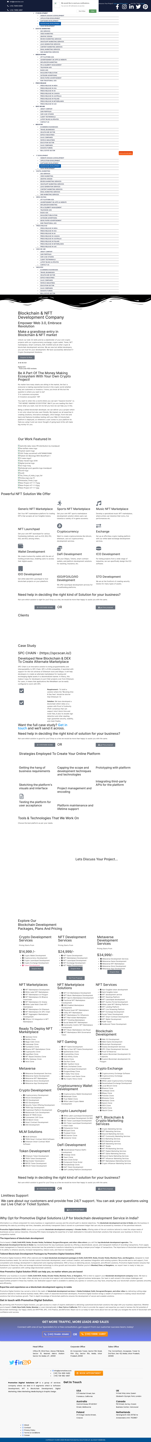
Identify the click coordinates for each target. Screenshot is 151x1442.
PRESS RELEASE (41, 83)
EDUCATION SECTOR (47, 143)
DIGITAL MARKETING (43, 29)
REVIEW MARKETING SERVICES (50, 39)
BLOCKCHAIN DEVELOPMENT (50, 24)
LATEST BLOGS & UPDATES (49, 119)
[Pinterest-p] (29, 1362)
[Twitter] (138, 6)
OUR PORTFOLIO (45, 112)
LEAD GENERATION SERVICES (50, 44)
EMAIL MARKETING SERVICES (50, 49)
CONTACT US (44, 122)
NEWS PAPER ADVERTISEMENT (50, 78)
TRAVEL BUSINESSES (47, 130)
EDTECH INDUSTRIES (47, 135)
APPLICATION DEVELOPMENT (50, 18)
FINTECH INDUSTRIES (47, 140)
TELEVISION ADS (46, 68)
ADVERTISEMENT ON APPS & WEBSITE (53, 60)
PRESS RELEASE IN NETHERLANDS (52, 101)
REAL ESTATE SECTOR (47, 151)
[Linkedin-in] (131, 6)
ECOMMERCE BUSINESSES (49, 127)
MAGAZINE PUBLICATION (48, 73)
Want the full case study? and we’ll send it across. (42, 726)
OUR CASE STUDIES (47, 114)
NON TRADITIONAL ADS (48, 81)
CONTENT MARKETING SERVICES (51, 47)
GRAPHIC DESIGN (46, 36)
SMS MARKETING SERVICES (49, 52)
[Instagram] (124, 6)
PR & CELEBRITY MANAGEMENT (51, 65)
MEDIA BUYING (41, 55)
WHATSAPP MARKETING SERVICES (52, 42)
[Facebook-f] (117, 6)
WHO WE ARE (40, 106)
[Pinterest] (145, 6)
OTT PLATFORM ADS (47, 57)
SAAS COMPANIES (46, 137)
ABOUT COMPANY (46, 109)
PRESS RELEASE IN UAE (48, 104)
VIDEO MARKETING (46, 34)
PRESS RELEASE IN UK (48, 91)
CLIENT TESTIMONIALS (48, 117)
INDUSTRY (39, 124)
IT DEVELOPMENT (42, 13)
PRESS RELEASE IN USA (48, 88)
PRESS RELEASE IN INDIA (49, 86)
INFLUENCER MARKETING (48, 62)
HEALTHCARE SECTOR (47, 132)
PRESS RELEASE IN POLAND (49, 99)
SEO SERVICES (45, 31)
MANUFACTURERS (46, 148)
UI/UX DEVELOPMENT (47, 26)
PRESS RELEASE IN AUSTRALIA (51, 96)
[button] (75, 153)
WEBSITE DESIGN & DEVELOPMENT (52, 16)
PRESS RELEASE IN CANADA (50, 93)
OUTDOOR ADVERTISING (48, 75)
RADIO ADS (44, 70)
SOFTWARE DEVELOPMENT (49, 21)
